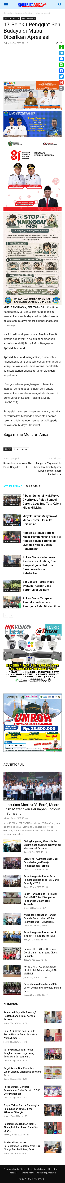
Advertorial (9, 799)
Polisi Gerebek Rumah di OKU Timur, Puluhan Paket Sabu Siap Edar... (21, 1127)
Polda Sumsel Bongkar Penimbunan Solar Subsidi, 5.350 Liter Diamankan (21, 1090)
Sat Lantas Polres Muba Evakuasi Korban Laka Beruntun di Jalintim (38, 585)
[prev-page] (5, 615)
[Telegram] (61, 53)
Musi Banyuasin (43, 12)
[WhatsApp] (61, 47)
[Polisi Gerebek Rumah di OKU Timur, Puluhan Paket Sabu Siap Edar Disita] (53, 1128)
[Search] (60, 4)
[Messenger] (61, 59)
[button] (5, 4)
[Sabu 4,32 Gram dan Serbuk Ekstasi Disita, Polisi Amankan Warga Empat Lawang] (53, 1035)
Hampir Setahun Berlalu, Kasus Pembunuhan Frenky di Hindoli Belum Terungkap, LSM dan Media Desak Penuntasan (42, 540)
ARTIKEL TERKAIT (12, 486)
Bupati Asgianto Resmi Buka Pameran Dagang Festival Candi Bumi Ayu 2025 (41, 880)
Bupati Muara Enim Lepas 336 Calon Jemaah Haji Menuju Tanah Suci (42, 988)
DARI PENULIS (33, 486)
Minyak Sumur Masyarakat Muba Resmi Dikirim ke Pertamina (40, 520)
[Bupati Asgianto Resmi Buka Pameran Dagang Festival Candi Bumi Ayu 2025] (12, 881)
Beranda (7, 12)
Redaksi (13, 1172)
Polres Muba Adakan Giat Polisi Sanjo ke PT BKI (17, 465)
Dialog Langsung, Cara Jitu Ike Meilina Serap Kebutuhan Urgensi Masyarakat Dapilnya (42, 845)
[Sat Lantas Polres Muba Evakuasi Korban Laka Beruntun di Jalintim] (12, 586)
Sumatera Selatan (23, 12)
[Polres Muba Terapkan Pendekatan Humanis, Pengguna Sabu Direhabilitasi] (12, 602)
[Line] (61, 65)
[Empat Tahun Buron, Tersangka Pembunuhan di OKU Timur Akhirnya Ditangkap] (53, 1110)
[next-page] (11, 615)
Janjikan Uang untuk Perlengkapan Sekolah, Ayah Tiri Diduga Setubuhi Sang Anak (21, 1146)
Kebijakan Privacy (36, 1169)
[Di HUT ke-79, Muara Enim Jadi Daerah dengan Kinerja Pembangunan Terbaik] (12, 863)
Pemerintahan (20, 449)
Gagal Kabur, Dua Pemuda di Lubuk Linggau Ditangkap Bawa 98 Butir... (22, 1072)
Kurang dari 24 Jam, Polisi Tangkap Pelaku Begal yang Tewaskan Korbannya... (18, 1053)
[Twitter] (61, 77)
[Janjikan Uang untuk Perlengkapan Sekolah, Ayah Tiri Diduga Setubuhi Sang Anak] (53, 1147)
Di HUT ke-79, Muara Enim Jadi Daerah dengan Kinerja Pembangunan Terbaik (41, 862)
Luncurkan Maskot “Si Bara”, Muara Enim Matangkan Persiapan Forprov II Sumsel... (31, 809)
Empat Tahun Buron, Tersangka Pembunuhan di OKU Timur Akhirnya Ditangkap (21, 1109)
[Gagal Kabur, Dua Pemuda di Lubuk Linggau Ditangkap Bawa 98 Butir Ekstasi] (53, 1072)
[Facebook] (61, 71)
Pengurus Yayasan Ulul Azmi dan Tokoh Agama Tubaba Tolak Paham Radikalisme (48, 469)
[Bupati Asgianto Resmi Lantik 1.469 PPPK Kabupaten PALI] (12, 937)
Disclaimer (53, 1169)
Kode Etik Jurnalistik (46, 1172)
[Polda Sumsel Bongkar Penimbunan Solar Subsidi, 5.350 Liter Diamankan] (53, 1091)
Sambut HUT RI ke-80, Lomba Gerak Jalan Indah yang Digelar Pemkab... (41, 952)
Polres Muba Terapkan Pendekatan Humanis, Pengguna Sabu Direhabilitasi (42, 602)
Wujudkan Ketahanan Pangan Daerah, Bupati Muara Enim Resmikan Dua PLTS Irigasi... (40, 918)
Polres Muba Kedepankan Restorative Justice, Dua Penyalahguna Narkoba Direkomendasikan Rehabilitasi (39, 565)
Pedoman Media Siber (14, 1169)
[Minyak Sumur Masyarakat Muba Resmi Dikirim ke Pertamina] (12, 520)
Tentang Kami (27, 1172)
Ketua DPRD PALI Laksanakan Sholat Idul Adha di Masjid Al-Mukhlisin (40, 970)
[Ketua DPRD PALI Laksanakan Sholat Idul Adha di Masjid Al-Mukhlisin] (12, 971)
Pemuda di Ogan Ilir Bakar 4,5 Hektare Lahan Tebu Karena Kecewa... (19, 1016)
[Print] (61, 88)
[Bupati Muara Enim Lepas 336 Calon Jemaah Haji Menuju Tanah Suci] (12, 988)
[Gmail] (61, 82)
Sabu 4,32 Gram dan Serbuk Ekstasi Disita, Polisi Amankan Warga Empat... (20, 1034)
